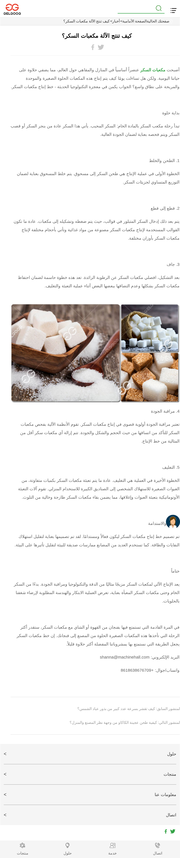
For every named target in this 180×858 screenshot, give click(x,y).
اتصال (171, 815)
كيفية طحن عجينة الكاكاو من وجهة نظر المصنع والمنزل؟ (114, 723)
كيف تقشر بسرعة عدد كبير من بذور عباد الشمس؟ (116, 709)
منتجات (170, 774)
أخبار (116, 21)
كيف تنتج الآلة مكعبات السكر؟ (86, 21)
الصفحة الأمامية (134, 21)
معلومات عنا (165, 794)
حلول (171, 754)
